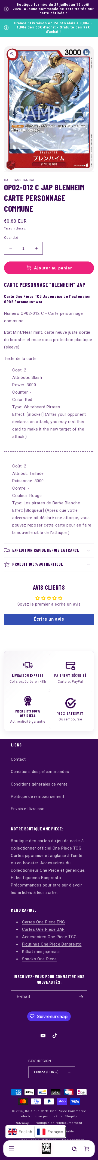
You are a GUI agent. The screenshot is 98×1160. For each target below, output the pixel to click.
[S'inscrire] (81, 996)
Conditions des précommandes (40, 771)
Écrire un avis (49, 619)
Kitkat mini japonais (41, 951)
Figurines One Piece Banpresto (51, 944)
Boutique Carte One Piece (46, 1111)
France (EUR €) (46, 1072)
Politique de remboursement (38, 796)
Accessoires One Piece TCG (49, 936)
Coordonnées (73, 1140)
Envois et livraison (27, 809)
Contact (18, 759)
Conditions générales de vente (39, 784)
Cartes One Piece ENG (43, 922)
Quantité (11, 238)
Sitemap (22, 1123)
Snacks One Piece (39, 959)
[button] (11, 1149)
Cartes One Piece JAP (43, 929)
